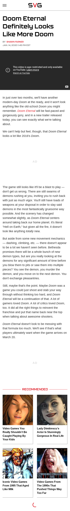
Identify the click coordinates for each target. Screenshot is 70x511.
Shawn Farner (15, 42)
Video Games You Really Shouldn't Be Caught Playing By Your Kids (15, 434)
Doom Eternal (26, 111)
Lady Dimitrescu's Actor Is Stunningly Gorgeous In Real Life (50, 432)
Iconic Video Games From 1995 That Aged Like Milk (16, 485)
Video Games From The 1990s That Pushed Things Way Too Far (49, 487)
